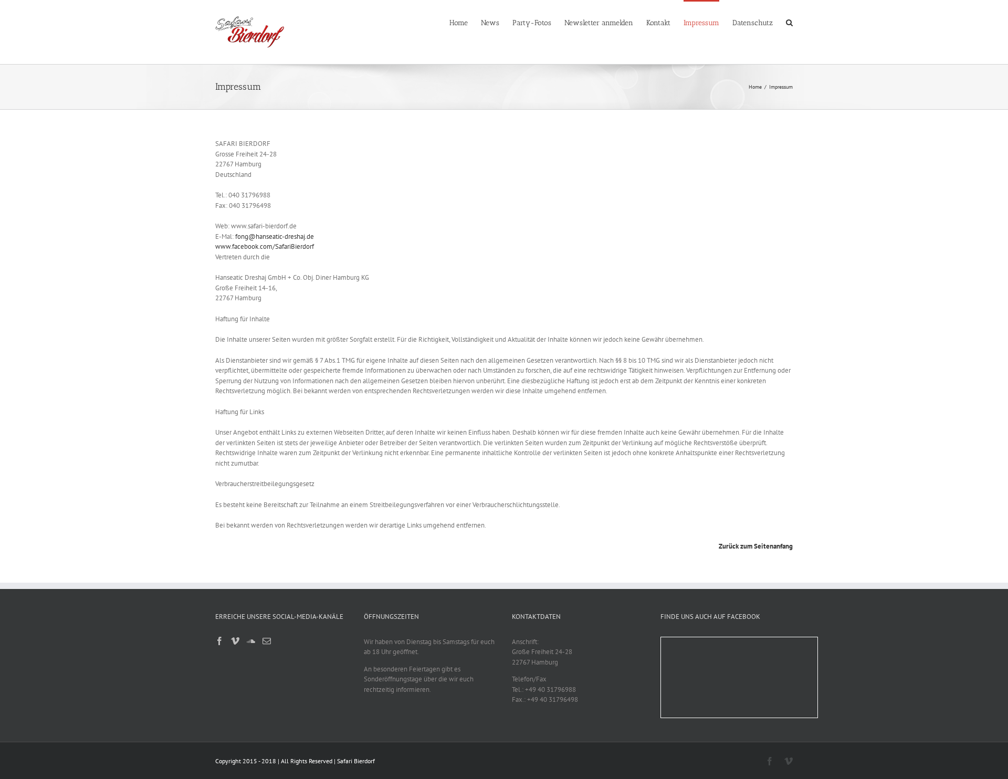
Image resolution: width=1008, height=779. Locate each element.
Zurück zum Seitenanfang (756, 546)
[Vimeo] (235, 641)
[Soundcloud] (251, 641)
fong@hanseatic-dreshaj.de (274, 236)
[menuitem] (465, 22)
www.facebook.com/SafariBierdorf (264, 246)
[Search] (789, 22)
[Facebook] (219, 641)
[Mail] (266, 641)
